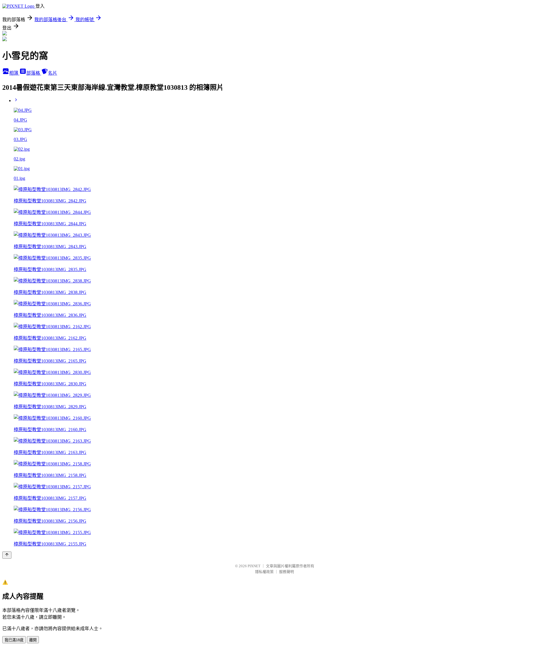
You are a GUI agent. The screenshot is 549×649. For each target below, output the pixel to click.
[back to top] (6, 555)
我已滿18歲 (14, 640)
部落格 (33, 73)
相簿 (14, 73)
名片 (52, 73)
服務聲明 (286, 572)
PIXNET (254, 566)
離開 (33, 640)
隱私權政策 (264, 572)
